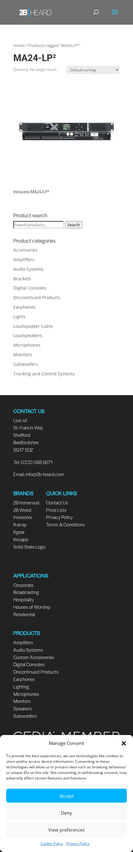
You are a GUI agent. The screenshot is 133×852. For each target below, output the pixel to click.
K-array (20, 524)
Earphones (24, 307)
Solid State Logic (29, 546)
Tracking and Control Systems (44, 374)
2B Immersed (26, 502)
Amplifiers (23, 259)
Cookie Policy (52, 843)
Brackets (22, 279)
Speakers (22, 708)
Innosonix (22, 517)
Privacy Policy (77, 843)
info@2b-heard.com (45, 474)
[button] (124, 743)
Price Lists (56, 510)
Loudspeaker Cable (33, 326)
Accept (67, 796)
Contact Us (57, 502)
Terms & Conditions (65, 524)
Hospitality (23, 599)
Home (19, 45)
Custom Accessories (34, 657)
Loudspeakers (27, 335)
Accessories (25, 250)
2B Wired (22, 510)
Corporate (23, 585)
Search (73, 225)
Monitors (22, 354)
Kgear (19, 531)
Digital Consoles (29, 288)
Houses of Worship (31, 607)
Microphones (27, 345)
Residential (24, 614)
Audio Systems (28, 269)
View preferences (66, 830)
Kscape (20, 539)
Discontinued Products (36, 297)
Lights (19, 317)
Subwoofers (25, 364)
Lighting (21, 686)
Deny (66, 813)
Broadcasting (26, 592)
